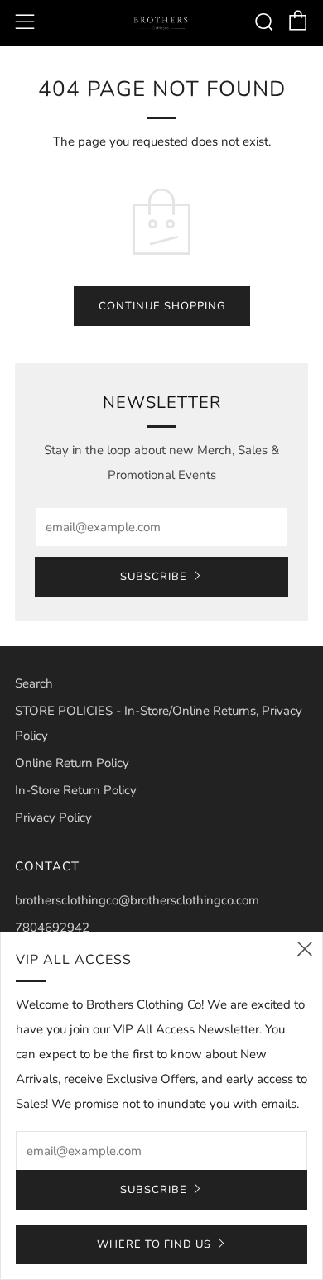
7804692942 (52, 927)
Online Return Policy (72, 763)
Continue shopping (162, 306)
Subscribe (153, 576)
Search (34, 683)
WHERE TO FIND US (154, 1244)
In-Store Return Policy (76, 790)
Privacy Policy (53, 817)
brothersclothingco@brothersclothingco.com (137, 900)
